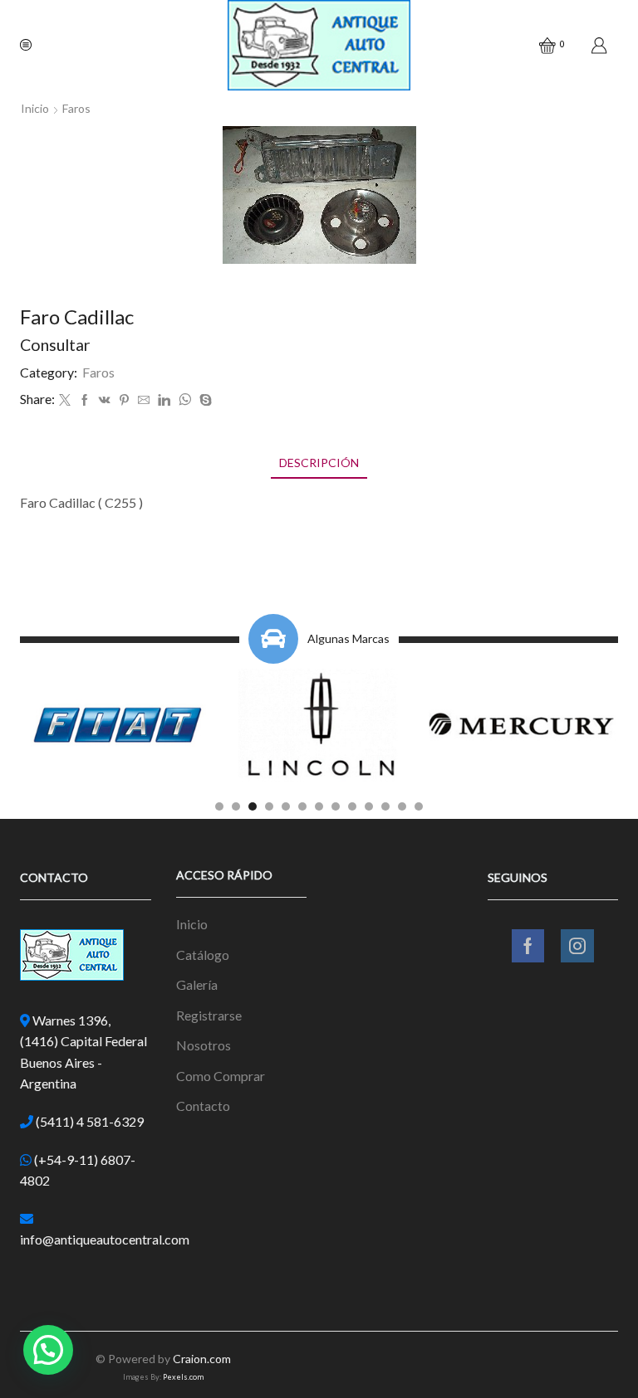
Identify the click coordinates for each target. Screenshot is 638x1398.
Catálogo (202, 954)
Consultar (55, 344)
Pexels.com (183, 1376)
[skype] (203, 400)
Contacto (203, 1105)
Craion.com (202, 1359)
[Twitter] (65, 400)
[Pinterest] (124, 400)
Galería (197, 984)
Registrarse (209, 1015)
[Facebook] (85, 400)
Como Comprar (220, 1076)
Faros (76, 108)
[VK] (105, 400)
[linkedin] (164, 400)
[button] (219, 806)
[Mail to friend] (144, 400)
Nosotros (203, 1045)
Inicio (35, 108)
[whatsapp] (184, 400)
